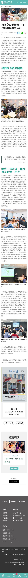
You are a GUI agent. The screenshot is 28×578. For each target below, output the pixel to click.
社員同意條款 (15, 549)
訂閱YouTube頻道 (19, 520)
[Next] (23, 453)
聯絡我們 (5, 515)
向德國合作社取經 (8, 6)
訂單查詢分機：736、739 (10, 539)
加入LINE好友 (18, 518)
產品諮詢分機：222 (8, 536)
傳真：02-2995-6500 (19, 564)
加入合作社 (23, 501)
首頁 (2, 6)
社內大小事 (15, 456)
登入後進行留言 (14, 481)
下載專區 (5, 518)
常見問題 (5, 513)
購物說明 (5, 501)
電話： (4, 530)
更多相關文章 (14, 468)
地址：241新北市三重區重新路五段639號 (14, 562)
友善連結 (5, 520)
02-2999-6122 (8, 530)
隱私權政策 (5, 549)
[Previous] (4, 453)
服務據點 (14, 501)
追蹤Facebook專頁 (19, 515)
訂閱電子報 (17, 513)
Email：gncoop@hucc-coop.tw (11, 542)
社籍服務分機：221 (8, 533)
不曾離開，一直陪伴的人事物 (13, 459)
